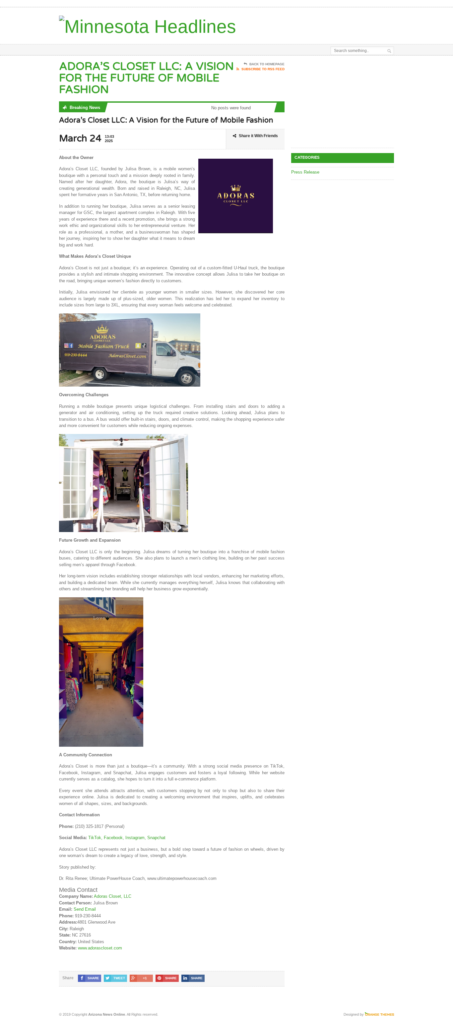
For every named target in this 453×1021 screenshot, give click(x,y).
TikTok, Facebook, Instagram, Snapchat (126, 837)
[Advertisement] (316, 24)
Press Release (305, 172)
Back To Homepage (267, 64)
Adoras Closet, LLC (112, 896)
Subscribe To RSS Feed (263, 69)
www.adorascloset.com (100, 947)
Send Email (85, 909)
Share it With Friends (258, 136)
